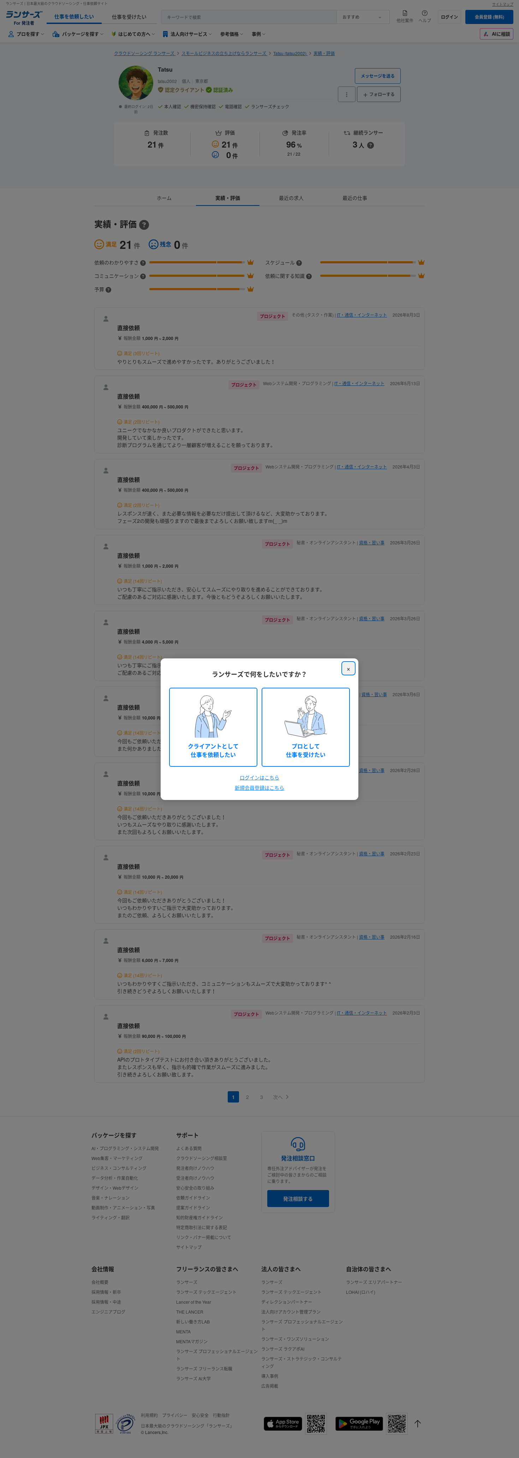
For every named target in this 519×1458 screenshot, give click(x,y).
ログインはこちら (259, 777)
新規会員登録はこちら (259, 787)
